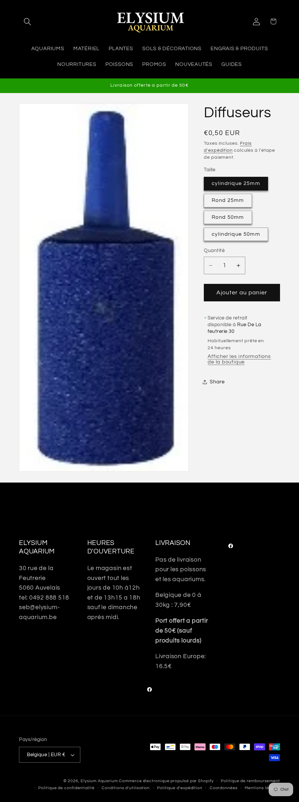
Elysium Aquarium (99, 781)
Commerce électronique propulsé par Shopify (166, 781)
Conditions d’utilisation (126, 788)
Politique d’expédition (179, 788)
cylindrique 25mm (236, 183)
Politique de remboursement (250, 781)
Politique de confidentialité (66, 788)
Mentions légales (262, 788)
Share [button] (217, 382)
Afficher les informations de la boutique (239, 359)
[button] (27, 21)
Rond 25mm (228, 200)
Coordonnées (224, 788)
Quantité (214, 250)
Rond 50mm (228, 217)
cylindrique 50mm (236, 234)
